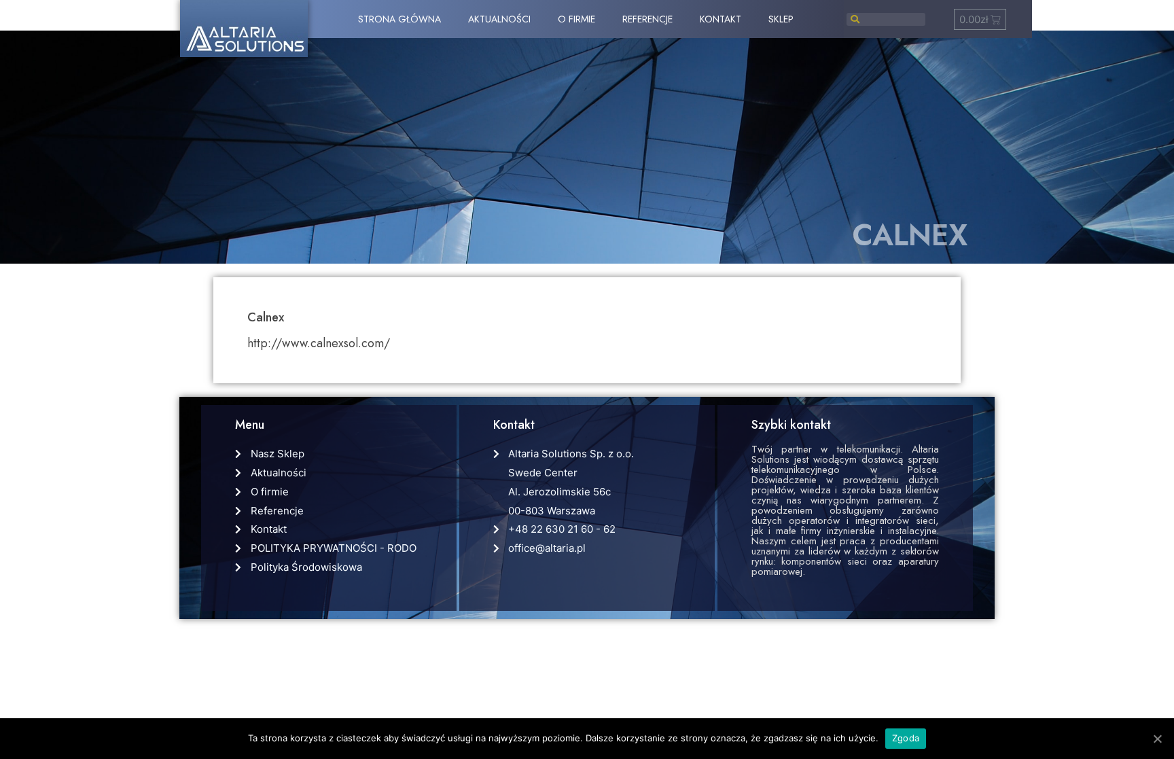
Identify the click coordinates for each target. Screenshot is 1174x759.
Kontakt (720, 19)
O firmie (576, 19)
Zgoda (905, 737)
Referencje (647, 19)
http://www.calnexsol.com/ (318, 343)
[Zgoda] (1157, 738)
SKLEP (781, 19)
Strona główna (399, 19)
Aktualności (499, 19)
